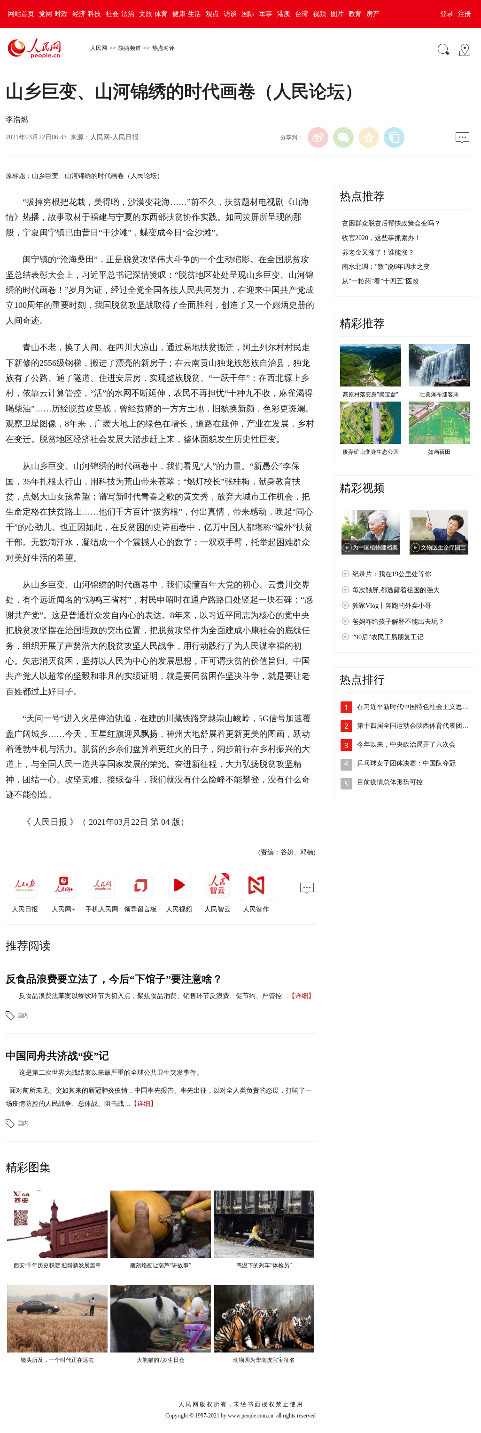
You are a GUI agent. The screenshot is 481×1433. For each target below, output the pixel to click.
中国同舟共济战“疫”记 (57, 1056)
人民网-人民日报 (114, 137)
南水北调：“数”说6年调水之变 (386, 266)
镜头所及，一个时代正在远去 (57, 1360)
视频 (319, 13)
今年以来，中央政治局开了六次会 (406, 744)
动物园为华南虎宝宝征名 (264, 1360)
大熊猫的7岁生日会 (161, 1360)
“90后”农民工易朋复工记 (388, 637)
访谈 (230, 13)
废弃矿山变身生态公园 (370, 452)
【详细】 (301, 995)
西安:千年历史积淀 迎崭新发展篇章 (57, 1265)
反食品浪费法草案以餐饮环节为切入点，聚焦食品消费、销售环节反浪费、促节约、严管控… (153, 995)
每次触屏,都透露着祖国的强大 (396, 590)
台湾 (301, 13)
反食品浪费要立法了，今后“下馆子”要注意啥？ (114, 979)
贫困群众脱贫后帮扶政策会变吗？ (391, 223)
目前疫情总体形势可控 (390, 782)
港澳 (283, 13)
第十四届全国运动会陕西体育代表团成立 (416, 725)
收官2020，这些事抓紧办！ (381, 238)
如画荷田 (439, 452)
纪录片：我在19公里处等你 (391, 574)
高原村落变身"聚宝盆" (370, 394)
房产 (373, 13)
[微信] (343, 137)
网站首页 (21, 13)
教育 (355, 13)
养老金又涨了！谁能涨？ (378, 252)
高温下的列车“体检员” (264, 1265)
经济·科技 (86, 13)
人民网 (98, 48)
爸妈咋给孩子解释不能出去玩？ (398, 621)
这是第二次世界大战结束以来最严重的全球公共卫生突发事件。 (111, 1072)
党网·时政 (53, 13)
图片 (337, 13)
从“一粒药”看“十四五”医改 (380, 281)
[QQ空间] (368, 137)
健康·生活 (186, 13)
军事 (265, 13)
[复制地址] (394, 137)
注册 (464, 13)
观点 (212, 13)
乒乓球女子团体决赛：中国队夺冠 (406, 763)
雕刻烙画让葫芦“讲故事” (160, 1265)
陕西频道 (129, 48)
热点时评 (163, 48)
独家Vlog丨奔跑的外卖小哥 (391, 605)
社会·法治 (120, 13)
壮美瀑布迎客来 (439, 394)
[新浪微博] (318, 137)
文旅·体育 (153, 13)
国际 (248, 13)
